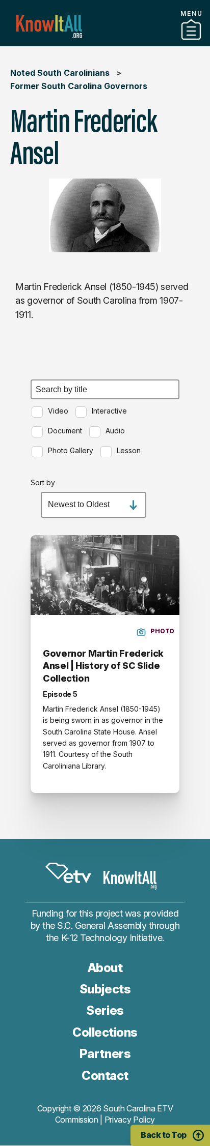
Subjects (105, 989)
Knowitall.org (49, 26)
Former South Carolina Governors (78, 86)
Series (104, 1010)
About (105, 967)
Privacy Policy (129, 1119)
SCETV (68, 873)
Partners (105, 42)
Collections (105, 1032)
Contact (105, 1075)
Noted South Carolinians (60, 73)
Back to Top (164, 1135)
